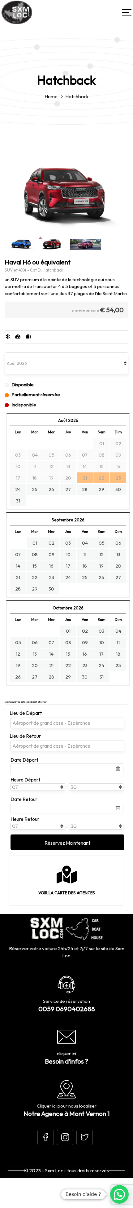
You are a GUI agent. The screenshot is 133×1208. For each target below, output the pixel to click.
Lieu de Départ (26, 713)
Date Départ (24, 760)
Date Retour (24, 799)
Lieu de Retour (25, 736)
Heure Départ (25, 780)
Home (51, 96)
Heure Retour (25, 819)
